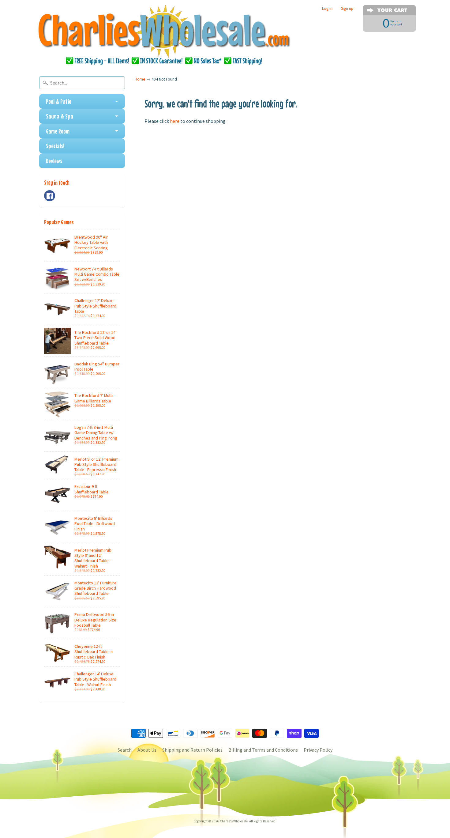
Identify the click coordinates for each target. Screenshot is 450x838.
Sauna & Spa (59, 116)
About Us (146, 750)
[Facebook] (49, 195)
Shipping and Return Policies (192, 750)
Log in (327, 8)
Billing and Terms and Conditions (263, 750)
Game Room (57, 131)
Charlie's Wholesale (234, 821)
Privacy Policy (318, 750)
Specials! (55, 146)
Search (125, 750)
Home (140, 79)
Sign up (347, 8)
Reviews (54, 161)
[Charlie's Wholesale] (164, 35)
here (174, 121)
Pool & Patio (58, 101)
